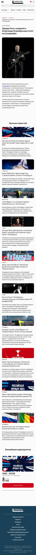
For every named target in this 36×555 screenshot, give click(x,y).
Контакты (18, 537)
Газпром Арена (18, 2)
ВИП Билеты (30, 10)
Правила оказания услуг (18, 530)
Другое (13, 10)
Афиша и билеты (18, 517)
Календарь (4, 10)
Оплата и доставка (18, 527)
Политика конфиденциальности (18, 532)
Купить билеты (18, 485)
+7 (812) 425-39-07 (18, 540)
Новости (18, 519)
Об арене (18, 522)
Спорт (24, 10)
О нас (18, 525)
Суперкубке (5, 86)
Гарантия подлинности (18, 535)
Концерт (19, 10)
